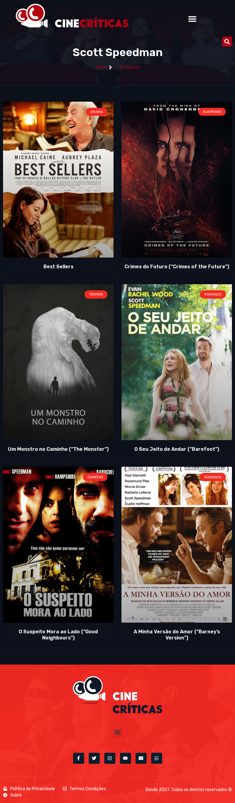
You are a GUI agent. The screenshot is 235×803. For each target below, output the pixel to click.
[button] (192, 19)
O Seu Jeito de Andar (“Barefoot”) (176, 449)
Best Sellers (58, 267)
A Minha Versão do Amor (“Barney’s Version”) (177, 634)
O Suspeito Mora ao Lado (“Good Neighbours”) (58, 634)
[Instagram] (109, 758)
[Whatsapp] (156, 758)
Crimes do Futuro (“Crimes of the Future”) (177, 267)
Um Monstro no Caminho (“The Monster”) (58, 449)
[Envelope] (141, 758)
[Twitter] (94, 758)
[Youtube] (125, 758)
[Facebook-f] (78, 758)
